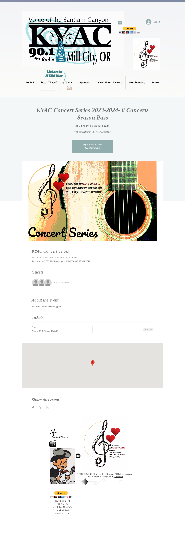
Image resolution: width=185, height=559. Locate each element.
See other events (92, 148)
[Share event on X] (40, 407)
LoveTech (118, 476)
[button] (120, 21)
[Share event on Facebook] (33, 407)
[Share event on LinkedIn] (47, 407)
